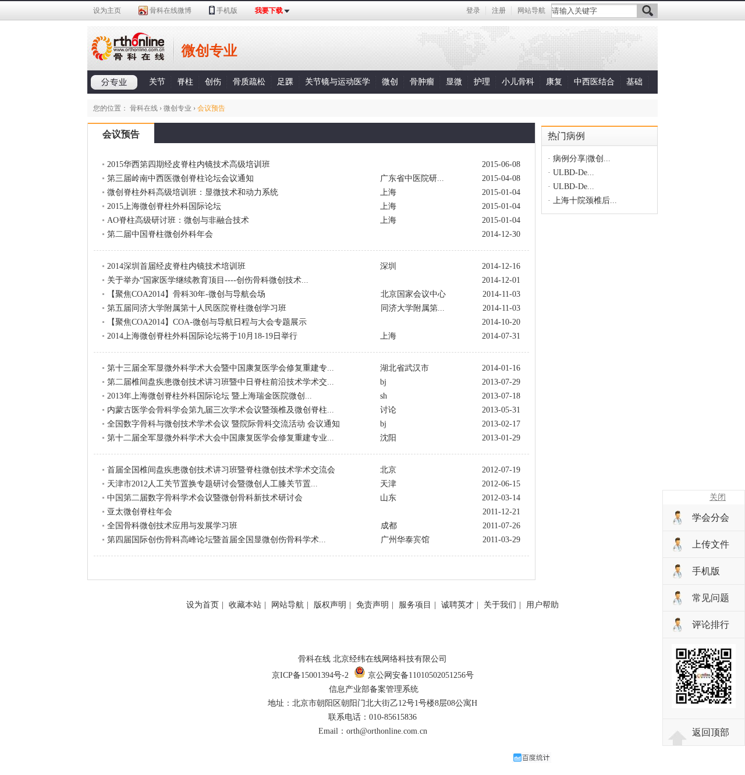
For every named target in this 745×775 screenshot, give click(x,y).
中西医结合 (594, 81)
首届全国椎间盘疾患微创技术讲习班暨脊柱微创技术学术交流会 (221, 469)
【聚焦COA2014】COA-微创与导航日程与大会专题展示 (207, 322)
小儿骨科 (518, 81)
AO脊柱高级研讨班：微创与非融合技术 (178, 220)
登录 (473, 10)
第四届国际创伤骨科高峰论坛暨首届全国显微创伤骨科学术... (216, 539)
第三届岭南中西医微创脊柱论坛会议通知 (180, 178)
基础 (634, 81)
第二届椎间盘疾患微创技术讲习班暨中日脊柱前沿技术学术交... (220, 382)
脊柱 (185, 81)
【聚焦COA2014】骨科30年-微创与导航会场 (186, 294)
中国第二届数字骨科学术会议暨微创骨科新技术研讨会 (205, 497)
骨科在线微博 (170, 10)
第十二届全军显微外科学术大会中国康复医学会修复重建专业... (220, 437)
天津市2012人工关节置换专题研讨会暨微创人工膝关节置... (212, 483)
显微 (454, 81)
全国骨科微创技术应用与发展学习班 (172, 525)
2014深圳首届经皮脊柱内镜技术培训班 (176, 266)
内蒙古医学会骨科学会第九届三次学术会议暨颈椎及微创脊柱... (220, 410)
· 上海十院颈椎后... (582, 200)
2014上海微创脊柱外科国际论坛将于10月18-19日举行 (202, 336)
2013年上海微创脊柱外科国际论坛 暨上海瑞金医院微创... (209, 396)
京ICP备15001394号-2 (310, 675)
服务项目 (415, 604)
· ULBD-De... (571, 172)
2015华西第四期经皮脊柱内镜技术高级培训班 (188, 164)
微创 (390, 81)
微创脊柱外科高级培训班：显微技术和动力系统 (192, 192)
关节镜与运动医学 (337, 81)
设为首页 (202, 604)
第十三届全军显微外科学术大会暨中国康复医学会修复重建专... (220, 368)
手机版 (227, 10)
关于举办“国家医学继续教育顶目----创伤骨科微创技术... (207, 280)
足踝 (285, 81)
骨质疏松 (249, 81)
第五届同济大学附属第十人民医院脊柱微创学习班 (196, 308)
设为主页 (107, 10)
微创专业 (177, 108)
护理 (482, 81)
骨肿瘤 (422, 81)
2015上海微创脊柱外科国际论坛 (164, 206)
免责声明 (372, 604)
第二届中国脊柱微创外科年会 (160, 234)
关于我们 (500, 604)
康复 (554, 81)
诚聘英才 (457, 604)
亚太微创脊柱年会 (139, 511)
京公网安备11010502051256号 (420, 675)
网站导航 (531, 10)
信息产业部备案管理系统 (373, 689)
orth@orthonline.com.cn (386, 731)
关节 (157, 81)
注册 (499, 10)
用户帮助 (542, 604)
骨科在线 (144, 108)
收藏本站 (245, 604)
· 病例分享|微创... (579, 158)
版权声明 (330, 604)
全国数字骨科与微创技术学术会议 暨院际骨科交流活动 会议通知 (223, 424)
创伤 (213, 81)
